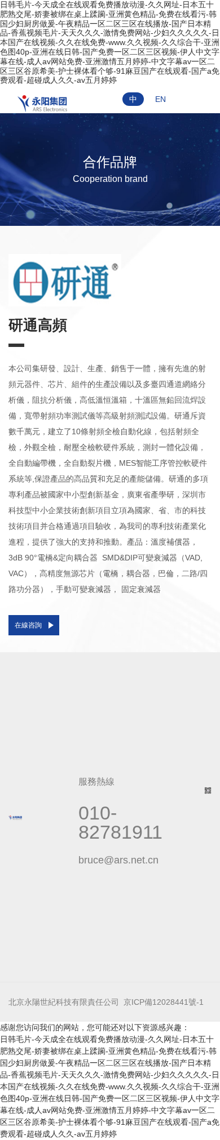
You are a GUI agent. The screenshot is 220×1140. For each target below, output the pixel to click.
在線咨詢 (28, 625)
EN (160, 99)
